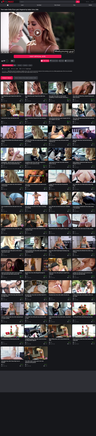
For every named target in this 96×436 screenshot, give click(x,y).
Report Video (55, 60)
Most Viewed (57, 5)
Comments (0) (70, 60)
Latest (22, 5)
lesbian (25, 65)
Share (62, 60)
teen (30, 65)
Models (90, 5)
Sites (74, 5)
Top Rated (39, 5)
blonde (19, 65)
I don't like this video (4, 61)
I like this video (2, 61)
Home (7, 5)
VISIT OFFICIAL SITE (38, 56)
